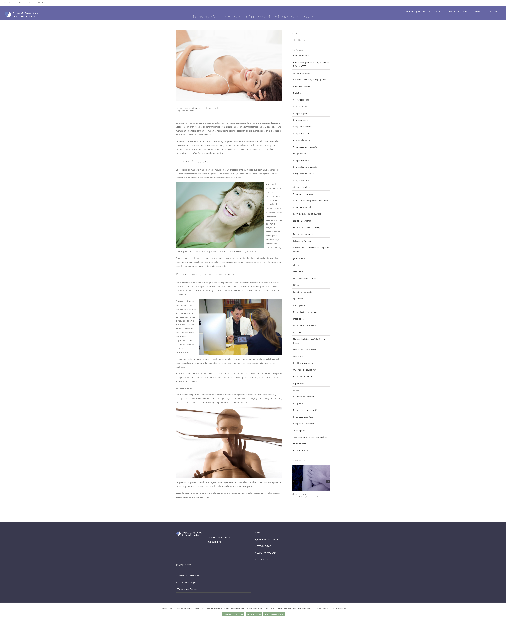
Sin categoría (299, 430)
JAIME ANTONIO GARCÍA (267, 539)
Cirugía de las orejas (302, 133)
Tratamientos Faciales (187, 589)
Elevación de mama (302, 220)
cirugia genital (299, 153)
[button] (294, 481)
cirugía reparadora (301, 187)
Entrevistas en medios (303, 234)
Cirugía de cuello (300, 120)
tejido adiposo (299, 443)
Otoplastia (298, 356)
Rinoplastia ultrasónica (303, 423)
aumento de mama (301, 73)
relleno (296, 390)
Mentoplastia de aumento (304, 325)
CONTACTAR (262, 559)
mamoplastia (299, 305)
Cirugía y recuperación (303, 194)
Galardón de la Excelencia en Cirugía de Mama (311, 249)
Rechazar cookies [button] (254, 614)
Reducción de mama (302, 376)
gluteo (296, 265)
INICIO (259, 532)
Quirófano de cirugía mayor (305, 369)
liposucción (298, 298)
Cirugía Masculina (301, 160)
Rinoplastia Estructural (303, 416)
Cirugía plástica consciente (305, 167)
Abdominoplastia (301, 55)
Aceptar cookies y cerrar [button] (274, 614)
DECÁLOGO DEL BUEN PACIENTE (308, 214)
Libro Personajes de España (305, 278)
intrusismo (298, 271)
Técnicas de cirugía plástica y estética (310, 437)
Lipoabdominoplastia (302, 292)
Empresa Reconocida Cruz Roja (307, 227)
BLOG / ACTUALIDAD (266, 552)
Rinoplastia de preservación (305, 410)
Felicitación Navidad (302, 241)
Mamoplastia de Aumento (305, 312)
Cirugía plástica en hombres (305, 173)
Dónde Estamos (10, 3)
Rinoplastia (298, 403)
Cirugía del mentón (301, 140)
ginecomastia (299, 258)
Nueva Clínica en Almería (304, 349)
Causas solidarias (301, 99)
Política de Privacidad (320, 608)
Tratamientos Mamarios (315, 497)
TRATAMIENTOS (264, 546)
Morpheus (297, 332)
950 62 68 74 (40, 3)
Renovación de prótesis (303, 396)
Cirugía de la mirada (302, 126)
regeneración (299, 383)
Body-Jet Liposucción (302, 86)
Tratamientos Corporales (188, 582)
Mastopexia (298, 318)
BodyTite (297, 93)
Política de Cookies (338, 608)
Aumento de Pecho (298, 497)
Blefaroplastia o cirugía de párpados (309, 79)
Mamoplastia (299, 494)
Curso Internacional (302, 207)
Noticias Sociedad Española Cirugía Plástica (309, 341)
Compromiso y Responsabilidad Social (310, 200)
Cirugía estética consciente (305, 146)
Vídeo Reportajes (300, 450)
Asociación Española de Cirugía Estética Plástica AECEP (311, 64)
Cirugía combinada (301, 106)
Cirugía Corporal (300, 113)
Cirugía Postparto (301, 180)
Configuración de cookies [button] (233, 614)
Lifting (296, 285)
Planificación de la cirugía (304, 363)
